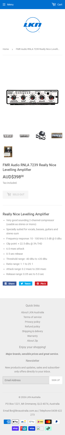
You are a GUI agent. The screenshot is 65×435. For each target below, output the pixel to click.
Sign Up (56, 380)
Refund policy (32, 326)
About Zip (32, 340)
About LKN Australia (32, 312)
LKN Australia (33, 397)
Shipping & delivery (32, 331)
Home (6, 49)
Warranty (32, 336)
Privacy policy (32, 321)
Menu (10, 4)
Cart (59, 4)
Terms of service (32, 317)
